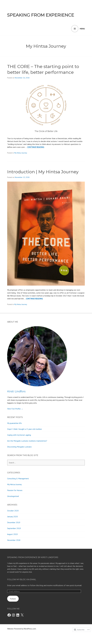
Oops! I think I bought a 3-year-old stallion (24, 429)
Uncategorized (13, 496)
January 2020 (12, 516)
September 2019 (14, 528)
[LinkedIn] (18, 615)
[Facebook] (9, 615)
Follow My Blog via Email (21, 579)
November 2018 (13, 540)
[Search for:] (46, 462)
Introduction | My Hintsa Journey (43, 171)
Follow (13, 598)
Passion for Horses (14, 490)
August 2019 (12, 534)
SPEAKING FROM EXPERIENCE (40, 15)
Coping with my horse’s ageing (19, 435)
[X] (22, 615)
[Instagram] (13, 615)
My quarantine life (14, 423)
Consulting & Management (18, 478)
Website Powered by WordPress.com (21, 628)
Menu (82, 28)
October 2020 (13, 510)
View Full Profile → (15, 408)
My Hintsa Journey (20, 153)
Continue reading (35, 147)
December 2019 (13, 522)
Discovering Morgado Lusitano (19, 447)
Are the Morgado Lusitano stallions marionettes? (27, 441)
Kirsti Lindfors (16, 391)
